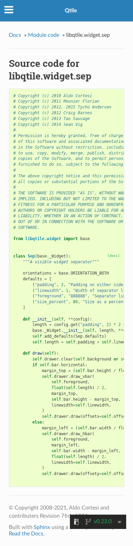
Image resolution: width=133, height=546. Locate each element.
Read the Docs (26, 533)
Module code (43, 35)
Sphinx (42, 527)
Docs (15, 35)
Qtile (71, 10)
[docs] (113, 255)
